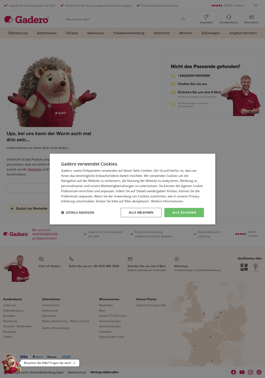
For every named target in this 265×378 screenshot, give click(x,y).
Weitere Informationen (167, 201)
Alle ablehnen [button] (141, 212)
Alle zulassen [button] (184, 212)
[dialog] (132, 189)
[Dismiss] (74, 363)
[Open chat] (11, 366)
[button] (77, 212)
